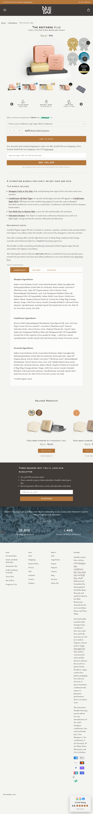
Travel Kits (10, 576)
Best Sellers (10, 580)
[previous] (8, 58)
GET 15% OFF (47, 162)
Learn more (28, 2)
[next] (84, 58)
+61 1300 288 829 (84, 2)
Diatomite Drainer (17, 215)
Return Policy (33, 563)
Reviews (36, 270)
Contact (31, 579)
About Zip (55, 583)
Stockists (31, 575)
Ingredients (20, 270)
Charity (54, 571)
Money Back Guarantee (37, 130)
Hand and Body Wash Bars (12, 560)
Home (3, 23)
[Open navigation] (4, 10)
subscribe (46, 499)
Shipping (51, 270)
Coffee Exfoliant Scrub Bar (12, 571)
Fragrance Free (11, 584)
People (53, 563)
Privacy (31, 567)
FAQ (30, 556)
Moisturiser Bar (11, 566)
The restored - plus (26, 23)
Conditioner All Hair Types (21, 198)
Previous (11, 104)
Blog (52, 575)
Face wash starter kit (46, 440)
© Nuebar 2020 (9, 794)
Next (81, 104)
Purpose (54, 567)
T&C (30, 571)
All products (12, 23)
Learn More (46, 520)
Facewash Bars (11, 556)
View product (46, 455)
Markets (31, 583)
